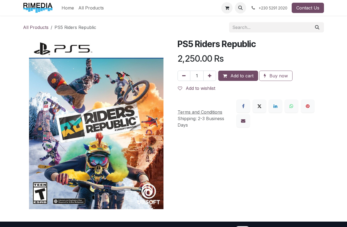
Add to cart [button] (241, 75)
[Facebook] (243, 106)
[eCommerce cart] (227, 8)
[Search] (317, 27)
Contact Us (307, 8)
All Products (36, 27)
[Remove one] (184, 76)
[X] (259, 106)
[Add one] (209, 76)
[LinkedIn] (275, 106)
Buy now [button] (278, 75)
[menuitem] (67, 7)
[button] (240, 8)
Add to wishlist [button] (199, 88)
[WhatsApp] (291, 106)
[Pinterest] (307, 106)
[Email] (243, 120)
